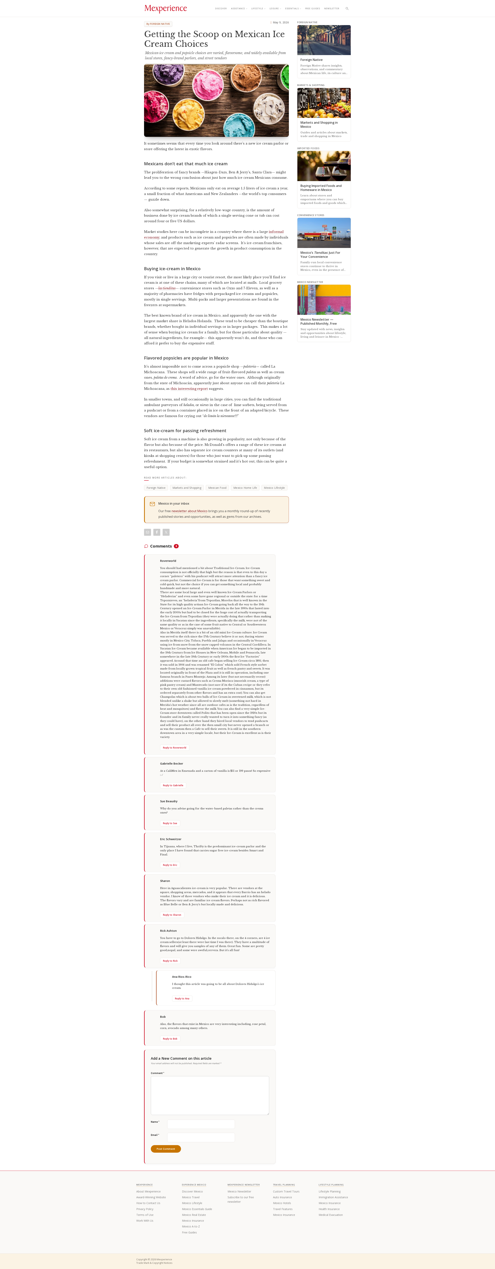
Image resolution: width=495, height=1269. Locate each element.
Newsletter (331, 8)
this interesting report (189, 389)
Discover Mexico (192, 1191)
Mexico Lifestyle (274, 488)
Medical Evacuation (331, 1215)
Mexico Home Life (245, 488)
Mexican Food (217, 488)
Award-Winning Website (151, 1197)
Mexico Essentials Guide (197, 1209)
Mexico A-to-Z (191, 1226)
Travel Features (283, 1209)
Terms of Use (145, 1215)
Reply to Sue (170, 823)
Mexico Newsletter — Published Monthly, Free (318, 321)
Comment (157, 1073)
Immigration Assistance (333, 1197)
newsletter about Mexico (189, 511)
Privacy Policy (144, 1209)
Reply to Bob (170, 1038)
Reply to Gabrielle (173, 785)
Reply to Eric (170, 865)
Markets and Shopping (186, 488)
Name (155, 1121)
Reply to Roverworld (174, 747)
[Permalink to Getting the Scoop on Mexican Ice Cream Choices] (216, 100)
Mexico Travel (191, 1197)
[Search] (347, 8)
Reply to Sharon (172, 914)
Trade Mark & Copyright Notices (154, 1263)
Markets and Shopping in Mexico (319, 124)
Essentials (292, 8)
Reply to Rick (170, 960)
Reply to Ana (182, 998)
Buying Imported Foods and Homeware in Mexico (321, 188)
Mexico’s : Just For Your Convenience (320, 254)
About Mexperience (148, 1191)
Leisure (274, 8)
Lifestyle (257, 8)
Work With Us (144, 1220)
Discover (221, 8)
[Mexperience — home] (165, 8)
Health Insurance (329, 1209)
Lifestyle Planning (330, 1191)
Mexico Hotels (282, 1203)
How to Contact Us (148, 1203)
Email (155, 1135)
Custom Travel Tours (286, 1191)
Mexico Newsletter (239, 1191)
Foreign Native (156, 488)
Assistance (238, 8)
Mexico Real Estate (194, 1215)
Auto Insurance (282, 1197)
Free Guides (312, 8)
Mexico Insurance (193, 1220)
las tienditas (167, 288)
